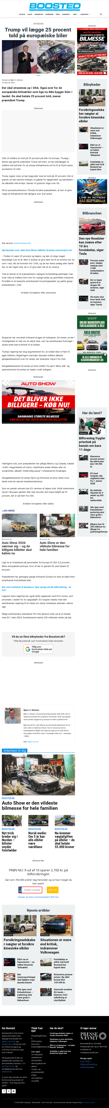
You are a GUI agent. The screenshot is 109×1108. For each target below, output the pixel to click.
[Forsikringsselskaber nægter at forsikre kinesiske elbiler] (20, 925)
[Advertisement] (38, 313)
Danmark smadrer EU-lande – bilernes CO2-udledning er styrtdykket (63, 995)
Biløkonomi (83, 433)
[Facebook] (4, 1091)
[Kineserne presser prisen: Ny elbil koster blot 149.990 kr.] (46, 977)
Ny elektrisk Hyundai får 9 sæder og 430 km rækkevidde (96, 495)
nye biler (12, 1041)
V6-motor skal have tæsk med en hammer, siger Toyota (97, 301)
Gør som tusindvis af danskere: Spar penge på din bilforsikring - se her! (36, 588)
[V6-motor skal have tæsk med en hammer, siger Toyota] (83, 298)
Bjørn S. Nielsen (17, 80)
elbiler (4, 1041)
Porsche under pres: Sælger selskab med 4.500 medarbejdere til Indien (97, 267)
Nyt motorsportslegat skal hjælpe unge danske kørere (26, 978)
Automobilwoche (22, 243)
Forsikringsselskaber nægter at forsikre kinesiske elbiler (19, 944)
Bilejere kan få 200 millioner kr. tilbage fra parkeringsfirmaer (99, 528)
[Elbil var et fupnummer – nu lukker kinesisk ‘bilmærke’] (9, 962)
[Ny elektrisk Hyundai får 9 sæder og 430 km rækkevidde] (83, 492)
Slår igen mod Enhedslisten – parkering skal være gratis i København (25, 995)
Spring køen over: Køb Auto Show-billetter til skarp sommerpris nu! (37, 250)
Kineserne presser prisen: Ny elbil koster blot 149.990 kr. (63, 978)
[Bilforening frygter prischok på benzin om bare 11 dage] (92, 426)
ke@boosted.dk (89, 1102)
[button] (101, 14)
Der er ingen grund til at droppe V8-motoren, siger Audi (97, 285)
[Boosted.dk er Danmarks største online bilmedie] (54, 6)
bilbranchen (7, 1044)
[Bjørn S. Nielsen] (13, 726)
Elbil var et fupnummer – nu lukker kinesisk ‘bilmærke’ (26, 963)
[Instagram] (9, 1091)
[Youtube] (13, 1091)
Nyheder (38, 23)
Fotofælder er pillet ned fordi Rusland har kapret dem (61, 963)
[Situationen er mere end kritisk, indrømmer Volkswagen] (56, 925)
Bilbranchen (8, 935)
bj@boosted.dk (33, 742)
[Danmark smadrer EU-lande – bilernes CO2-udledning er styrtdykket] (46, 992)
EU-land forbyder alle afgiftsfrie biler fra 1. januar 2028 (97, 478)
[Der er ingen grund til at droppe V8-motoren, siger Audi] (83, 281)
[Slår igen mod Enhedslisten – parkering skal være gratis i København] (9, 992)
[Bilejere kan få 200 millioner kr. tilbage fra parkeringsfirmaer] (83, 526)
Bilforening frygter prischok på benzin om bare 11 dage (92, 443)
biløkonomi (7, 1072)
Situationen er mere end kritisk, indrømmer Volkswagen (55, 946)
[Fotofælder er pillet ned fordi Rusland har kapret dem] (46, 962)
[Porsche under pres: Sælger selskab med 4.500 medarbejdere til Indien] (83, 262)
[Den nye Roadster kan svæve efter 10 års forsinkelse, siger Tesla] (92, 226)
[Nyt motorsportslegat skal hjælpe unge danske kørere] (9, 977)
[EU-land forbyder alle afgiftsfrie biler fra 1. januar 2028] (83, 475)
